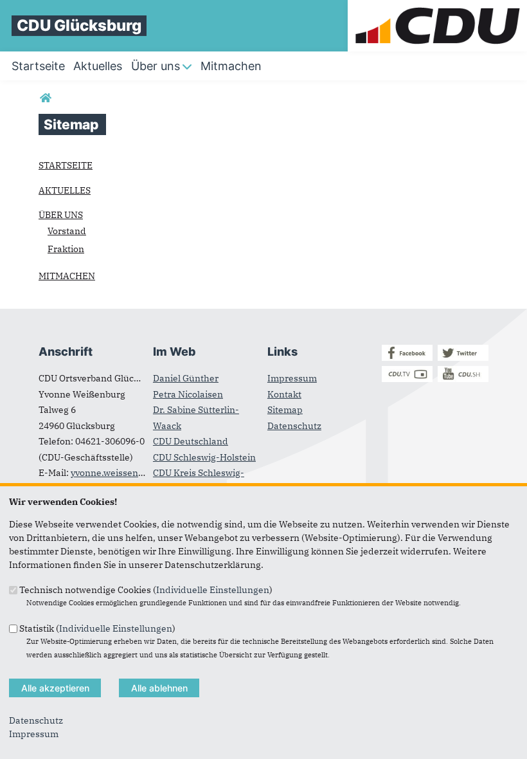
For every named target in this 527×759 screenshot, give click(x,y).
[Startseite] (437, 6)
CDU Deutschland (190, 441)
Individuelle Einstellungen (212, 590)
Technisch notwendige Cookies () (145, 590)
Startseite (66, 165)
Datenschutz (294, 426)
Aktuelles (65, 190)
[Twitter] (463, 357)
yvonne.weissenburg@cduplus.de (143, 473)
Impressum (292, 378)
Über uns (61, 215)
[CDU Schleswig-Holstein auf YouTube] (463, 379)
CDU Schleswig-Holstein (204, 457)
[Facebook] (407, 357)
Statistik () (97, 628)
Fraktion (66, 249)
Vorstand (67, 231)
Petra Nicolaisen (188, 394)
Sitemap (285, 410)
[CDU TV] (407, 379)
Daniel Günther (186, 378)
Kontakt (284, 394)
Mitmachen (67, 276)
